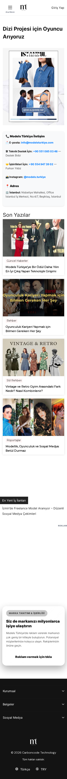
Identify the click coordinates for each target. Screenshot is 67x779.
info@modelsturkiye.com (37, 142)
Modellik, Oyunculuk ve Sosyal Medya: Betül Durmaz (32, 448)
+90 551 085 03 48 (45, 151)
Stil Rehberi (14, 380)
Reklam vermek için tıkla (33, 657)
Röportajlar (14, 440)
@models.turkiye (35, 176)
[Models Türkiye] (24, 7)
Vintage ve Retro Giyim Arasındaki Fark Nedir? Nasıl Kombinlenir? (33, 389)
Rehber (11, 320)
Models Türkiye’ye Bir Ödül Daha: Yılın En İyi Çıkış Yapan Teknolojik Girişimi (32, 269)
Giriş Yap (57, 8)
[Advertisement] (33, 561)
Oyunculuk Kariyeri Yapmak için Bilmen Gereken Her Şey (28, 329)
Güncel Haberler (17, 261)
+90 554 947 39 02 (41, 164)
